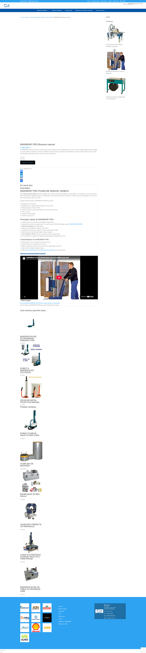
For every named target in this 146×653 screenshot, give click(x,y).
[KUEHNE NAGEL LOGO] (35, 618)
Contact (110, 1)
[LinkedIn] (59, 173)
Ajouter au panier (27, 162)
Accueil (89, 1)
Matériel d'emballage (35, 17)
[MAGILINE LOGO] (24, 628)
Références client (96, 1)
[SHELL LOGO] (35, 628)
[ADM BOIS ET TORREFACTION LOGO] (35, 608)
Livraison (60, 606)
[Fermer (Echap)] (5, 650)
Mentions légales (62, 609)
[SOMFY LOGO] (47, 628)
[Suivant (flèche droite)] (2, 652)
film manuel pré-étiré (31, 250)
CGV (59, 614)
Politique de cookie (63, 624)
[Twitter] (59, 176)
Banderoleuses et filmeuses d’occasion (84, 10)
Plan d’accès (116, 1)
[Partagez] (3, 650)
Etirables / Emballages (57, 10)
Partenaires (61, 611)
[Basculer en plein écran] (2, 650)
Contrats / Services (100, 10)
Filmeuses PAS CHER (46, 17)
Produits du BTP (68, 10)
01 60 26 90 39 (24, 1)
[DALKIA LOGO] (24, 618)
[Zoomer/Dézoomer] (0, 650)
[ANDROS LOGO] (47, 608)
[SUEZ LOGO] (24, 638)
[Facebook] (59, 171)
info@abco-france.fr (111, 618)
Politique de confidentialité (64, 621)
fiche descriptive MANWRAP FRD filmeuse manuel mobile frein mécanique (40, 303)
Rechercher (126, 4)
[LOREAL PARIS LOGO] (47, 618)
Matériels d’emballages (42, 10)
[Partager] (59, 181)
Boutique (27, 17)
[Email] (59, 178)
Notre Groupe (104, 1)
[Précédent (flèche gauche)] (0, 652)
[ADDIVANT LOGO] (24, 608)
